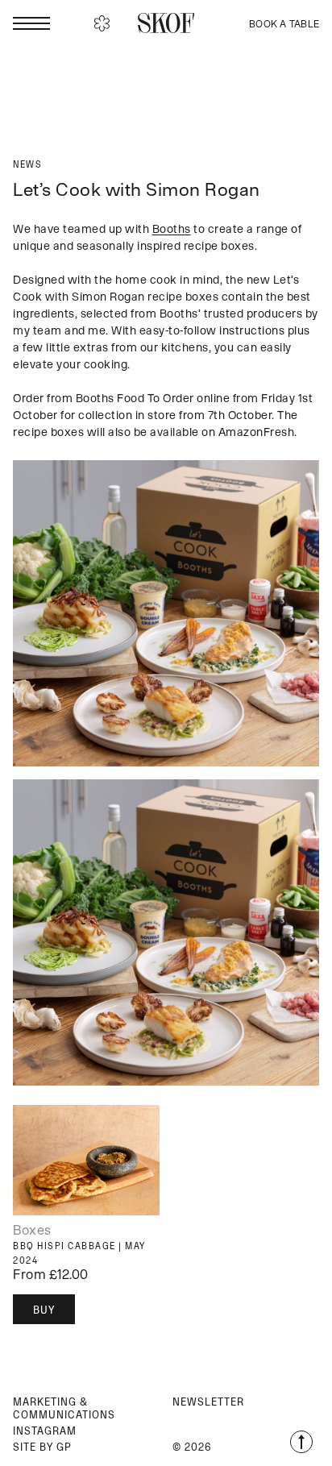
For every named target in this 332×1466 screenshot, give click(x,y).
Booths (171, 228)
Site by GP (42, 1446)
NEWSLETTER (208, 1401)
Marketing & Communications (64, 1408)
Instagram (45, 1430)
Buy (44, 1309)
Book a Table (284, 23)
